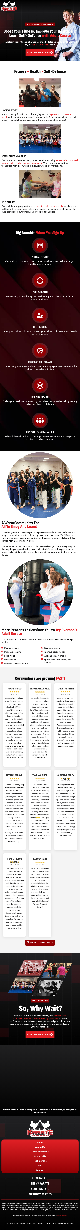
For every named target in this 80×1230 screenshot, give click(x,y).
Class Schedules (40, 1151)
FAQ (40, 1165)
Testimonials (40, 1160)
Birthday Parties (40, 1194)
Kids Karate (40, 1178)
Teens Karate (40, 1184)
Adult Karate (40, 1189)
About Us (40, 1147)
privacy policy (61, 1216)
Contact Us (40, 1156)
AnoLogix (69, 1223)
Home (40, 1142)
